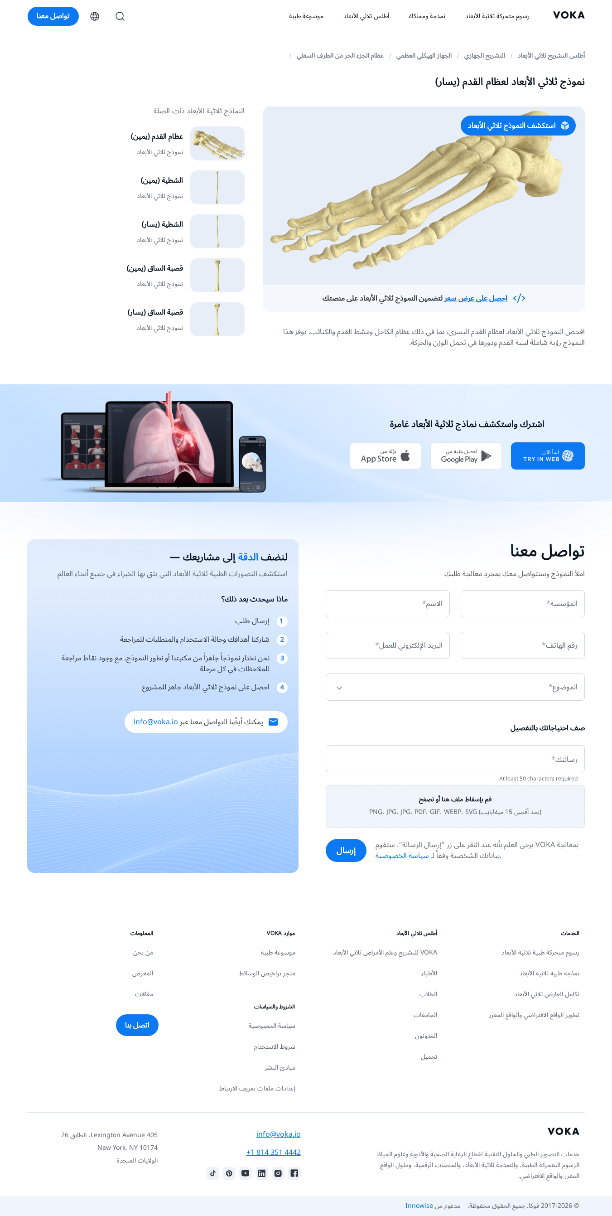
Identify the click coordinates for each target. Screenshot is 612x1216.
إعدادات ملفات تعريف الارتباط (257, 1088)
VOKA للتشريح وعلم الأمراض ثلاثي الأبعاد (385, 952)
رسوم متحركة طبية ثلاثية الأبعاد (540, 952)
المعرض (142, 973)
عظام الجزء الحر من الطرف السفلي (340, 55)
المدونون (426, 1035)
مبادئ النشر (280, 1067)
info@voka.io (156, 722)
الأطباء (429, 973)
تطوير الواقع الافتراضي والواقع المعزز (534, 1015)
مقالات (144, 994)
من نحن (143, 952)
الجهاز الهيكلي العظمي (424, 55)
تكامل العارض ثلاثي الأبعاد (546, 994)
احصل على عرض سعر (475, 298)
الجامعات (425, 1015)
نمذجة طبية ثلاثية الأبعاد (549, 973)
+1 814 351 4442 (273, 1152)
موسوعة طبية (278, 952)
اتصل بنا (137, 1025)
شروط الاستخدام (274, 1046)
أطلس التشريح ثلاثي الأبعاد (551, 55)
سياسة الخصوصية (272, 1025)
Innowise (419, 1205)
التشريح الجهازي (484, 55)
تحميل (429, 1056)
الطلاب (428, 994)
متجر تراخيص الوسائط (267, 973)
